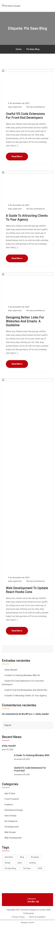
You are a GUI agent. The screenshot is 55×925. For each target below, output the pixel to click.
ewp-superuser (15, 107)
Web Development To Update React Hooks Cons (27, 590)
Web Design (10, 832)
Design (7, 863)
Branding (35, 857)
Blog (22, 857)
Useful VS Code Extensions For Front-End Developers (25, 116)
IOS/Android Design (13, 810)
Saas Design (10, 815)
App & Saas (9, 793)
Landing (32, 863)
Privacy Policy (18, 917)
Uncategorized (11, 826)
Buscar (43, 649)
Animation (9, 857)
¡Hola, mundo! (10, 670)
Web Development (12, 838)
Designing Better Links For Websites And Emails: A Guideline (25, 321)
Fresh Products (11, 799)
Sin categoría (10, 821)
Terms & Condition (37, 917)
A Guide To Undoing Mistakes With (31, 755)
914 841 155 (33, 902)
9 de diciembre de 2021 (19, 103)
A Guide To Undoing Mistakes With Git (22, 675)
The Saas (27, 868)
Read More (17, 156)
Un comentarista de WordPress (17, 714)
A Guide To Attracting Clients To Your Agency (27, 217)
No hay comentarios (35, 107)
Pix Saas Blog (10, 868)
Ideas (19, 863)
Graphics (8, 804)
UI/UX (40, 868)
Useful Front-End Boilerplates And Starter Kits (25, 690)
